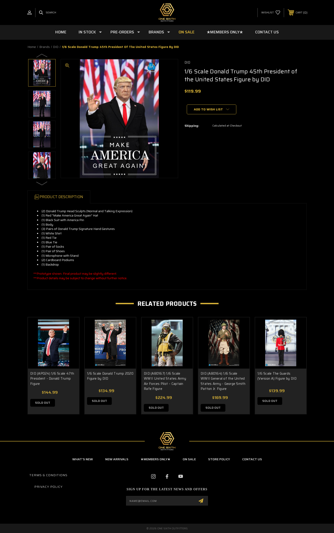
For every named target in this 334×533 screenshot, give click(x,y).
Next (42, 183)
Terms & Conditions (48, 475)
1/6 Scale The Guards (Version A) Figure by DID (277, 376)
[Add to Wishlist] (70, 338)
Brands (156, 32)
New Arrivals (116, 459)
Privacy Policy (48, 486)
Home (60, 32)
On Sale (186, 32)
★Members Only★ (225, 32)
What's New (82, 459)
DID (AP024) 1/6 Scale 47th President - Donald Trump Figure (52, 378)
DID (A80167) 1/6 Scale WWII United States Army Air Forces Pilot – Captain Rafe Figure (165, 381)
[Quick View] (70, 326)
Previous (42, 55)
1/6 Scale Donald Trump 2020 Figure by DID (110, 376)
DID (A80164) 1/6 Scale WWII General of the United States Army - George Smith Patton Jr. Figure (223, 381)
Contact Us (267, 32)
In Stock (87, 32)
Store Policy (219, 459)
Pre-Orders (122, 32)
